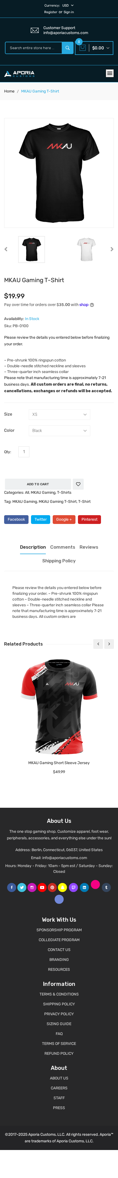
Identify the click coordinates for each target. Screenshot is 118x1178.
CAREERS (59, 1088)
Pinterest (89, 519)
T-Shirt (84, 501)
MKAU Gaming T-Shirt (58, 501)
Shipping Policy (59, 560)
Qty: (7, 452)
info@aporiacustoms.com (64, 858)
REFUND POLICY (59, 1053)
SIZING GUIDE (59, 1024)
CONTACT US (59, 949)
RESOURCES (59, 969)
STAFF (59, 1098)
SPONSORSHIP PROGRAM (59, 930)
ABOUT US (59, 1078)
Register (50, 12)
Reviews (89, 547)
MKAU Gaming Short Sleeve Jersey (59, 763)
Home (9, 91)
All (27, 492)
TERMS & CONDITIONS (59, 994)
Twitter (41, 519)
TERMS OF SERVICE (59, 1043)
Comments (62, 547)
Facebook (16, 519)
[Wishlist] (78, 484)
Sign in (69, 12)
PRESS (59, 1108)
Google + (64, 519)
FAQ (59, 1033)
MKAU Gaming (43, 492)
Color (9, 430)
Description (33, 547)
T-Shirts (64, 492)
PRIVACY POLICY (59, 1014)
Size (8, 414)
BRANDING (59, 959)
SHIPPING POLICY (59, 1004)
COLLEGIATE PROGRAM (59, 940)
